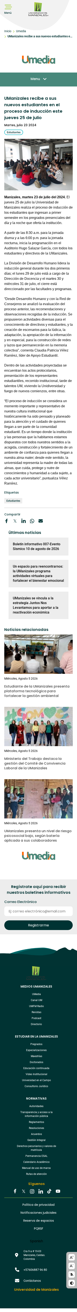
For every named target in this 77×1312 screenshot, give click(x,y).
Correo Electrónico (20, 902)
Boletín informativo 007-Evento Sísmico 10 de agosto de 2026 (36, 546)
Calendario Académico (36, 1162)
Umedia (21, 31)
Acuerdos (36, 1134)
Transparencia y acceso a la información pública (36, 1114)
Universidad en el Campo (36, 1080)
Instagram (32, 1191)
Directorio (36, 1024)
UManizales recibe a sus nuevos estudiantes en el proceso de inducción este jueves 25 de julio (39, 37)
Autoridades (36, 1106)
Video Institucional (36, 1074)
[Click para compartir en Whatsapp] (32, 521)
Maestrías (36, 1056)
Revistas (36, 1012)
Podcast (36, 1018)
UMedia (36, 994)
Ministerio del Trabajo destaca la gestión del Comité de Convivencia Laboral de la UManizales (34, 763)
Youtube (57, 1191)
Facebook (15, 1191)
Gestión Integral (36, 1140)
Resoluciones (36, 1128)
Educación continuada (36, 1068)
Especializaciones (36, 1050)
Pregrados (36, 1044)
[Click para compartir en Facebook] (6, 521)
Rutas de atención (36, 1174)
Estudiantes (13, 500)
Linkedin (40, 1191)
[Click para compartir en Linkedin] (23, 521)
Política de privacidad (38, 1205)
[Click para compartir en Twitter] (15, 521)
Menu (35, 78)
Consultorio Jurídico (36, 1086)
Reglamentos (36, 1122)
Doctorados (36, 1062)
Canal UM (36, 1000)
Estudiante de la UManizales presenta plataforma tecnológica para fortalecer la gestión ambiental (37, 691)
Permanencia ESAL (36, 1155)
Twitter (23, 1191)
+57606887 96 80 (35, 1269)
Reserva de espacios (38, 1220)
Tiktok (49, 1191)
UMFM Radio (36, 1006)
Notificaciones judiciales (38, 1212)
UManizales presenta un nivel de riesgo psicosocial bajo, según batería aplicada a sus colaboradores (38, 836)
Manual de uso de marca (36, 1168)
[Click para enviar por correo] (40, 521)
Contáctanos (32, 1280)
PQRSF (38, 1228)
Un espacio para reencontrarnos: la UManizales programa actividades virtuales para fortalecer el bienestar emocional (38, 573)
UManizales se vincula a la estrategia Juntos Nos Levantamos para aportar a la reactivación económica (35, 605)
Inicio (7, 31)
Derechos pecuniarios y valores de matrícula (36, 1148)
